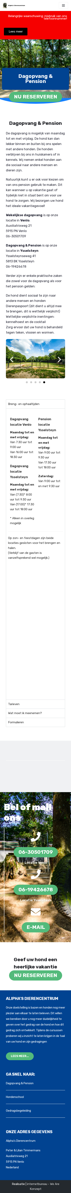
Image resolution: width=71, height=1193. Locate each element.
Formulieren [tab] (16, 722)
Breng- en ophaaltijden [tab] (23, 404)
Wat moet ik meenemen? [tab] (25, 713)
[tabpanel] (35, 554)
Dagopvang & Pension (20, 1083)
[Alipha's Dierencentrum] (15, 5)
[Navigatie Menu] (63, 5)
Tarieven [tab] (14, 704)
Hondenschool (15, 1097)
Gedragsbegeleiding (18, 1110)
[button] (11, 359)
